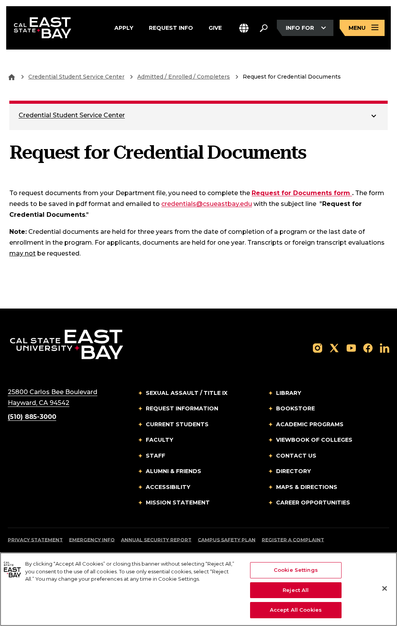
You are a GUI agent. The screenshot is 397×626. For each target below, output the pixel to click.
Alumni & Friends (173, 471)
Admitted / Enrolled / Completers (183, 76)
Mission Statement (178, 502)
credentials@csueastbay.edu (206, 204)
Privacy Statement (35, 540)
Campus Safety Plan (226, 540)
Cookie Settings (296, 570)
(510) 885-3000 (32, 416)
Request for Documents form (302, 193)
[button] (243, 28)
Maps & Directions (306, 487)
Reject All (296, 590)
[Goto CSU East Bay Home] (12, 76)
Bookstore (295, 408)
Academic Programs (309, 424)
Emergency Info (92, 540)
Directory (293, 471)
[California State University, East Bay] (66, 344)
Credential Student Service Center (76, 76)
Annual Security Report (156, 540)
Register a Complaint (293, 540)
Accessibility (168, 487)
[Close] (384, 588)
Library (288, 392)
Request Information (182, 408)
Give (215, 27)
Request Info (171, 27)
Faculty (159, 439)
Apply (123, 27)
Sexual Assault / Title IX (187, 392)
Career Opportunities (313, 502)
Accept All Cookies (296, 610)
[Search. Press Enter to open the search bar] (264, 28)
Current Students (177, 424)
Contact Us (296, 455)
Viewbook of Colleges (314, 439)
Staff (155, 455)
